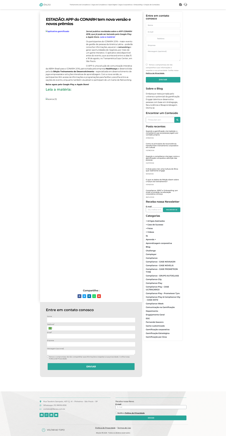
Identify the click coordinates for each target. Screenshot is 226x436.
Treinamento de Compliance (80, 5)
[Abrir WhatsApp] (220, 430)
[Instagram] (46, 415)
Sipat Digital (112, 5)
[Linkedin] (51, 415)
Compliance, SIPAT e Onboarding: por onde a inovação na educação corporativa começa (162, 192)
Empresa (50, 340)
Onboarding (138, 5)
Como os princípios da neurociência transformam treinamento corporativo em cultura (162, 145)
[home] (45, 5)
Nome (49, 316)
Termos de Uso (124, 428)
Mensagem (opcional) (55, 348)
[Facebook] (42, 415)
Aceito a (131, 413)
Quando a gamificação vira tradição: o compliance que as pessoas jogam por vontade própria (162, 133)
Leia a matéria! (107, 37)
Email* (49, 332)
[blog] (180, 4)
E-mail (149, 206)
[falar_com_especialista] (185, 4)
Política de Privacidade (135, 413)
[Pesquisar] (177, 120)
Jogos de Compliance (99, 5)
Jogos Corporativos (125, 5)
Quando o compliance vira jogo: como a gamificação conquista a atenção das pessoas (162, 158)
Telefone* (50, 324)
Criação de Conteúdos (152, 5)
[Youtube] (56, 415)
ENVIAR (91, 366)
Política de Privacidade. (155, 73)
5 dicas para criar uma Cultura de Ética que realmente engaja (162, 170)
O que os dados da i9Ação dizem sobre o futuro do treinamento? (162, 180)
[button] (79, 296)
